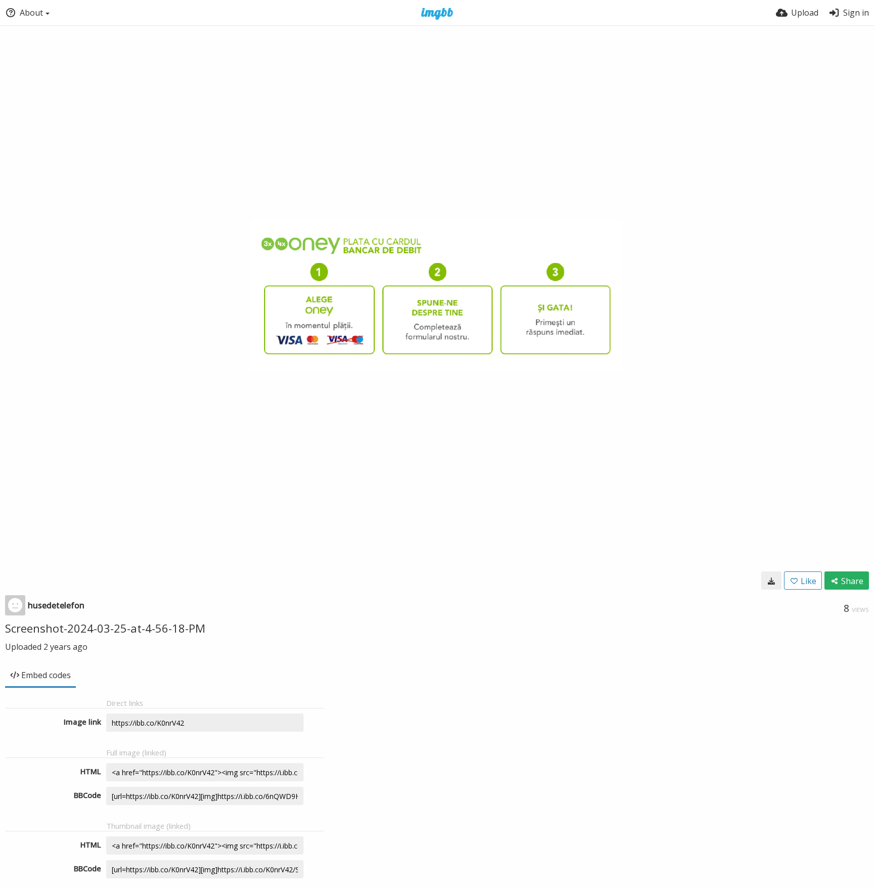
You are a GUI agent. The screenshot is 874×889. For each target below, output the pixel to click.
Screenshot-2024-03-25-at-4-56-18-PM (105, 628)
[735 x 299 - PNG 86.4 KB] (771, 580)
